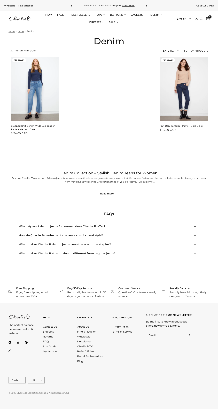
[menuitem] (10, 5)
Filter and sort (25, 50)
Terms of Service (122, 331)
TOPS (98, 14)
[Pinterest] (28, 342)
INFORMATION (122, 317)
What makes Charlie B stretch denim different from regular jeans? (67, 253)
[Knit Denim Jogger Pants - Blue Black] (184, 89)
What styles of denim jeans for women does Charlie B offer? (62, 226)
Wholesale (9, 5)
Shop (21, 31)
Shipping (48, 331)
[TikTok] (12, 351)
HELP (46, 317)
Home (12, 31)
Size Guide (49, 346)
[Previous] (71, 5)
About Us (83, 326)
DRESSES (95, 22)
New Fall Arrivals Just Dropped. (109, 5)
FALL (60, 14)
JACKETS (137, 14)
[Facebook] (12, 342)
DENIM (154, 14)
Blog (80, 361)
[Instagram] (20, 342)
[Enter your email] (188, 335)
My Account (50, 351)
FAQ (46, 341)
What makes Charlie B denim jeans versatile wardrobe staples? (65, 244)
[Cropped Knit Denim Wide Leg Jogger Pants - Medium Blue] (35, 89)
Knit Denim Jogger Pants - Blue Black (181, 125)
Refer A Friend (86, 351)
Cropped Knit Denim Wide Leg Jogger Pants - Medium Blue (33, 127)
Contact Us (50, 326)
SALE (112, 22)
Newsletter (84, 341)
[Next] (146, 5)
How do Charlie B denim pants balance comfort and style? (61, 235)
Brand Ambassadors (90, 356)
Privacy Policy (120, 326)
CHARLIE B (84, 317)
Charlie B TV (85, 346)
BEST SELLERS (80, 14)
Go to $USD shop (205, 5)
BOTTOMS (116, 14)
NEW (48, 14)
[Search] (201, 18)
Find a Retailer (25, 5)
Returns (48, 336)
